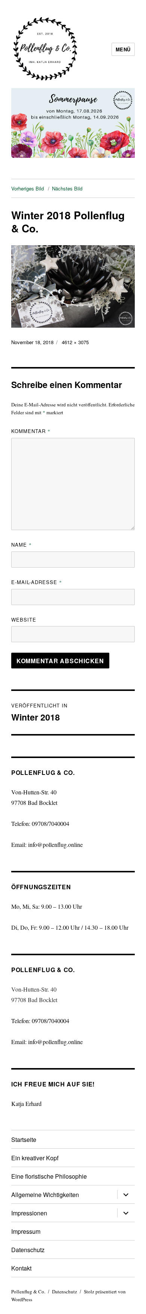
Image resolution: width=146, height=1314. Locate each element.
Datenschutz (28, 1249)
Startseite (23, 1139)
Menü (123, 49)
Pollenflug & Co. (28, 1291)
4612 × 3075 (75, 342)
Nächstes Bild (67, 188)
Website (23, 619)
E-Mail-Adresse (36, 582)
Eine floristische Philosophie (49, 1176)
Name (21, 544)
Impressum (25, 1231)
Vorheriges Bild (27, 188)
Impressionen (29, 1213)
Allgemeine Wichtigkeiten (45, 1194)
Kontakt (21, 1268)
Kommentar (31, 431)
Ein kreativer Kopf (34, 1158)
